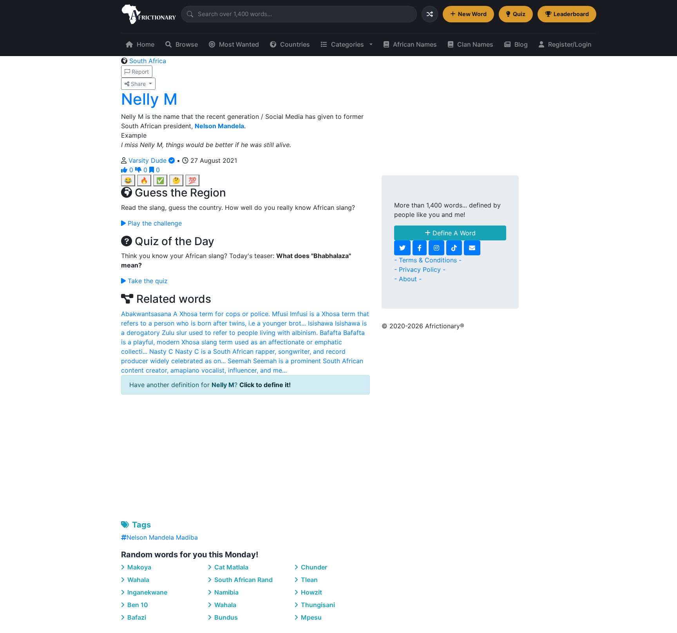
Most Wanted (239, 44)
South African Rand (243, 580)
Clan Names (475, 44)
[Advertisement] (245, 456)
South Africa (147, 61)
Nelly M (149, 99)
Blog (521, 44)
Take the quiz (147, 281)
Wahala (137, 580)
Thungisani (317, 605)
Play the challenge (154, 223)
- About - (408, 279)
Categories (347, 44)
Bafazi (136, 617)
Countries (295, 44)
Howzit (310, 592)
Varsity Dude (148, 160)
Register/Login (570, 44)
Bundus (225, 617)
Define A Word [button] (453, 233)
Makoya (138, 567)
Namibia (226, 592)
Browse (187, 44)
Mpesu (310, 617)
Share (138, 83)
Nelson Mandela (219, 126)
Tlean (308, 580)
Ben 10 (137, 605)
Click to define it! (265, 385)
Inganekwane (146, 592)
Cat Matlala (230, 567)
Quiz (519, 14)
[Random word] (430, 14)
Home (145, 44)
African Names (415, 44)
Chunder (313, 567)
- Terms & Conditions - (428, 260)
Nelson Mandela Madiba (162, 537)
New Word (472, 14)
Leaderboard (571, 14)
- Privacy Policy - (419, 269)
